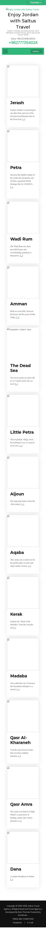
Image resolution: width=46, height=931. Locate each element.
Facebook (17, 922)
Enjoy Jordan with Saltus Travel (23, 21)
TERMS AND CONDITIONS (23, 919)
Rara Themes (24, 912)
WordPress (22, 915)
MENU (36, 51)
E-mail (30, 922)
